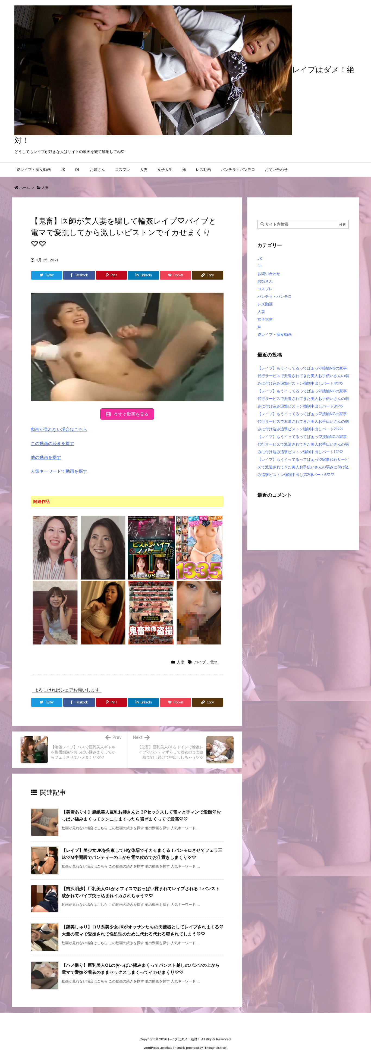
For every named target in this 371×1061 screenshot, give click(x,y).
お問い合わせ (268, 273)
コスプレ (265, 288)
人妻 (45, 187)
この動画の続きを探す (52, 443)
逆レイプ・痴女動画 (274, 334)
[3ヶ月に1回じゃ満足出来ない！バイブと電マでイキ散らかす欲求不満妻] (55, 547)
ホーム (24, 187)
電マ (214, 662)
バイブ (200, 662)
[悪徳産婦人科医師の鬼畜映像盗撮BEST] (151, 612)
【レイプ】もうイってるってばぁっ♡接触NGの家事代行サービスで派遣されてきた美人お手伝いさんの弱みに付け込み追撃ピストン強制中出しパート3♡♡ (303, 398)
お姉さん (265, 281)
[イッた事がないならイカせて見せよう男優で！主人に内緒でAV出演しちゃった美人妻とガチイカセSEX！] (103, 547)
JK (259, 258)
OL (260, 266)
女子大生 (265, 319)
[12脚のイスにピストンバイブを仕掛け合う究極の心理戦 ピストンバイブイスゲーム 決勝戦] (151, 547)
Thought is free (215, 1048)
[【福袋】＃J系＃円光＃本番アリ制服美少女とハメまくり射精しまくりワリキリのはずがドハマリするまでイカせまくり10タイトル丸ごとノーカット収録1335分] (199, 547)
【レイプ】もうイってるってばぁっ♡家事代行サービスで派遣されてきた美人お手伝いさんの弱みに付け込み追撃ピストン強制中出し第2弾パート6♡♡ (303, 467)
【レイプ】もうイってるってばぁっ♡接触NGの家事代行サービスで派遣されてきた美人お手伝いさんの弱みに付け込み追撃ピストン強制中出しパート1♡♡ (303, 444)
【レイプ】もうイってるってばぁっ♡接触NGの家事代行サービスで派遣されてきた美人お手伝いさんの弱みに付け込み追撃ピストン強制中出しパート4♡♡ (303, 376)
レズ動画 (265, 304)
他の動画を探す (46, 457)
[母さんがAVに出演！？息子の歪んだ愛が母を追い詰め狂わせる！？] (103, 612)
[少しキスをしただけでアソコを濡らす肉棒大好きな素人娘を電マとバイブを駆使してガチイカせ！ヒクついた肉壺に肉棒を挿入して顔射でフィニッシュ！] (199, 612)
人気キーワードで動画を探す (59, 471)
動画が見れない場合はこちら (59, 429)
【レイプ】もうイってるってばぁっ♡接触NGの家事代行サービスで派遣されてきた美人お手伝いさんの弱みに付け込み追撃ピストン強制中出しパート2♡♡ (303, 421)
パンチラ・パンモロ (274, 296)
